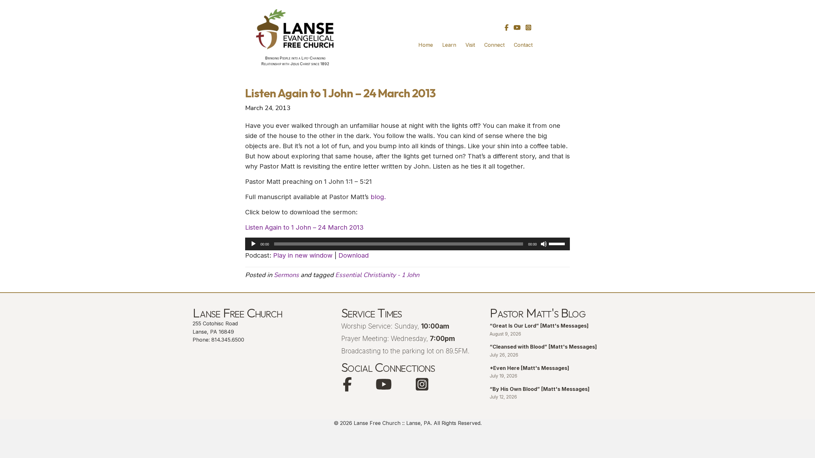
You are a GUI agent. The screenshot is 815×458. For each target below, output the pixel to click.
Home (425, 45)
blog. (378, 197)
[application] (407, 244)
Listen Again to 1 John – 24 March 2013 (304, 227)
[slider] (558, 243)
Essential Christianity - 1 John (377, 275)
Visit (470, 45)
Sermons (286, 275)
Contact (523, 45)
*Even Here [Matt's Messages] (529, 368)
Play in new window (302, 255)
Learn (449, 45)
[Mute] (544, 244)
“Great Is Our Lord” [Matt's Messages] (539, 326)
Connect (494, 45)
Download (353, 255)
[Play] (253, 244)
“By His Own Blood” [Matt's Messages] (540, 389)
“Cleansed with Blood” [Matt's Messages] (543, 347)
